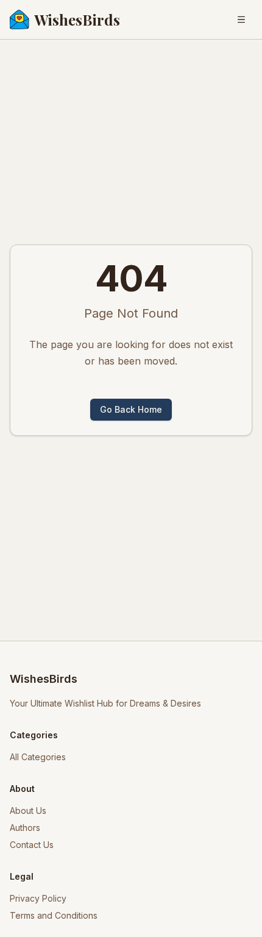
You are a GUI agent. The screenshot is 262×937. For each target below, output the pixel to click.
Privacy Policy (38, 898)
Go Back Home (131, 409)
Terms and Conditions (53, 915)
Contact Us (32, 844)
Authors (25, 827)
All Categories (38, 757)
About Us (28, 810)
